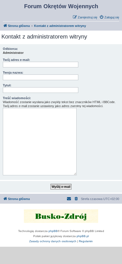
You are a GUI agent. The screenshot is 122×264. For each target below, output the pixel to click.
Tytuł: (7, 85)
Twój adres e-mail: (16, 59)
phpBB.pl (83, 236)
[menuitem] (109, 17)
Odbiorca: (10, 48)
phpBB (53, 231)
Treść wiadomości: (17, 98)
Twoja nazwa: (13, 72)
